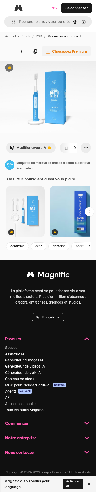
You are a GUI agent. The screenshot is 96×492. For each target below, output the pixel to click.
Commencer (17, 423)
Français (48, 317)
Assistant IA (14, 354)
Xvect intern (25, 168)
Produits (13, 339)
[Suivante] (75, 148)
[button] (48, 317)
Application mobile (20, 403)
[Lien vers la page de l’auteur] (9, 165)
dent (38, 246)
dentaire (59, 246)
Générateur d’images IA (24, 360)
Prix (54, 8)
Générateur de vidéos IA (25, 366)
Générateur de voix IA (23, 372)
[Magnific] (48, 276)
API (8, 397)
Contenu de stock (19, 378)
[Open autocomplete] (11, 22)
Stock (26, 36)
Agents (18, 391)
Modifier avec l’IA (28, 149)
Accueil (10, 36)
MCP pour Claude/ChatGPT (35, 385)
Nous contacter (20, 452)
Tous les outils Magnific (24, 410)
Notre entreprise (21, 437)
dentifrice (17, 246)
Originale (34, 68)
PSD (39, 36)
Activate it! (72, 483)
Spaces (11, 347)
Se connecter (76, 8)
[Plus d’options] (21, 51)
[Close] (89, 484)
